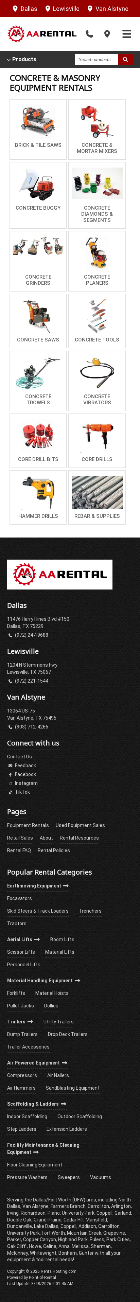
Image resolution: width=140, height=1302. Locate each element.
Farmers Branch (68, 1206)
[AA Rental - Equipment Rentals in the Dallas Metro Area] (59, 588)
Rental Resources (79, 838)
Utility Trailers (58, 1021)
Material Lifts (59, 952)
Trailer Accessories (28, 1047)
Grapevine (114, 1233)
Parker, (14, 1239)
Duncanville (19, 1226)
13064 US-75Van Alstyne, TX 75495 (31, 714)
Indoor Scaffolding (27, 1116)
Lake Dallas (46, 1226)
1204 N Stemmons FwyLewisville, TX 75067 (32, 668)
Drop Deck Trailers (68, 1034)
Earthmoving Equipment (34, 885)
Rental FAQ (19, 850)
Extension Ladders (67, 1129)
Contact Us (19, 756)
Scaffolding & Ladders (33, 1104)
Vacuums (100, 1177)
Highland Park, (73, 1239)
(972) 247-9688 (31, 635)
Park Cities (118, 1239)
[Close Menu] (126, 34)
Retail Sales (20, 838)
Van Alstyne (111, 8)
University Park (23, 1233)
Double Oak (19, 1219)
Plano (54, 1213)
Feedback (25, 765)
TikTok (22, 792)
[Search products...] (125, 59)
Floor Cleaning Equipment (34, 1164)
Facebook (25, 774)
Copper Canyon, (40, 1239)
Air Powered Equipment (34, 1063)
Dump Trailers (22, 1034)
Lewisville (66, 8)
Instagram (26, 783)
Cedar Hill (74, 1219)
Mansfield (96, 1219)
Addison (87, 1226)
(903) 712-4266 (31, 726)
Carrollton (109, 1226)
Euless (97, 1239)
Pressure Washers (27, 1177)
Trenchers (90, 911)
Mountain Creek (84, 1233)
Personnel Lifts (23, 964)
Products (24, 59)
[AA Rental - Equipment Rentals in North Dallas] (42, 33)
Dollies (51, 1005)
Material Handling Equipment (40, 980)
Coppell (68, 1226)
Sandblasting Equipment (73, 1088)
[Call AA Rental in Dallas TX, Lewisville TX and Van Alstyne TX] (89, 34)
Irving (13, 1213)
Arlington (121, 1206)
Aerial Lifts (20, 939)
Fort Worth (53, 1233)
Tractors (17, 923)
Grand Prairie (48, 1219)
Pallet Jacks (20, 1005)
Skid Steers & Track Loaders (38, 911)
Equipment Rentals (28, 825)
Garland (123, 1213)
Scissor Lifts (21, 952)
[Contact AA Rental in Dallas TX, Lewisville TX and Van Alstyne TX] (107, 34)
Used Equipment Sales (80, 825)
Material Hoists (52, 993)
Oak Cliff (17, 1246)
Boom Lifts (62, 939)
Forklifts (16, 993)
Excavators (19, 898)
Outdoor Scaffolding (79, 1116)
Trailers (17, 1021)
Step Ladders (21, 1129)
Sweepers (69, 1177)
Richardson (33, 1213)
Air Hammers (21, 1088)
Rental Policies (54, 850)
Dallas (28, 8)
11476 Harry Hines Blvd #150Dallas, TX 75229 (38, 622)
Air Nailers (58, 1075)
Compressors (22, 1075)
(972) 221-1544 (31, 681)
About (46, 838)
